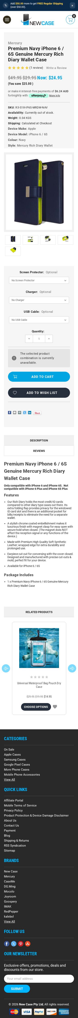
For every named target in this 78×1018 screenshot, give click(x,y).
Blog (7, 835)
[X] (24, 412)
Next (72, 668)
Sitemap (9, 850)
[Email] (14, 412)
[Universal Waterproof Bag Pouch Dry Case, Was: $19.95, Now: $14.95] (39, 648)
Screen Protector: (38, 272)
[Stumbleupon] (27, 943)
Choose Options (36, 706)
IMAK (7, 906)
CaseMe (9, 881)
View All (9, 779)
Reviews (39, 450)
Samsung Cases (15, 759)
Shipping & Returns (16, 840)
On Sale (9, 749)
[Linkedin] (29, 412)
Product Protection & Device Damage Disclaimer (36, 815)
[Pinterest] (37, 413)
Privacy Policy (13, 810)
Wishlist (55, 707)
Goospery (10, 901)
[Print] (19, 412)
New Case (11, 871)
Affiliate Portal (13, 800)
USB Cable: (38, 312)
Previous (6, 668)
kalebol (9, 916)
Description (39, 440)
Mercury (9, 876)
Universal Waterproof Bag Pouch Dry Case (39, 685)
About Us (10, 820)
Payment (10, 830)
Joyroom (10, 896)
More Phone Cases (16, 769)
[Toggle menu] (7, 20)
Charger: (38, 292)
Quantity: (38, 331)
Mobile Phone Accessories (22, 774)
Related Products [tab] (39, 612)
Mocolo (9, 891)
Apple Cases (12, 754)
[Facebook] (9, 412)
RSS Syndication (15, 845)
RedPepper (11, 911)
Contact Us (11, 825)
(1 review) (36, 68)
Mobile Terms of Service (20, 805)
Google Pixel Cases (17, 764)
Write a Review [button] (56, 68)
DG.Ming (9, 886)
